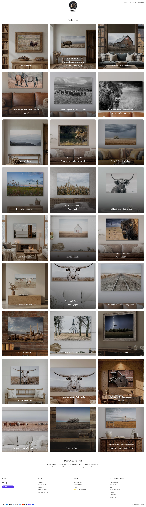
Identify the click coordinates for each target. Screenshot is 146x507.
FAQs (75, 487)
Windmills (113, 497)
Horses (112, 492)
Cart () (133, 2)
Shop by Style (44, 14)
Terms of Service (43, 492)
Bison (111, 487)
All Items (40, 482)
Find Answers (78, 484)
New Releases (114, 482)
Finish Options (88, 14)
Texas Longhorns (115, 489)
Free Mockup (101, 14)
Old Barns (113, 494)
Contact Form (78, 482)
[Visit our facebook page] (3, 483)
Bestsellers (113, 484)
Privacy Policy (42, 484)
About (110, 14)
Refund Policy (42, 487)
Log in (126, 2)
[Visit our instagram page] (6, 483)
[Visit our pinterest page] (10, 483)
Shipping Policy (42, 489)
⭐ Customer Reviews (80, 489)
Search (141, 2)
